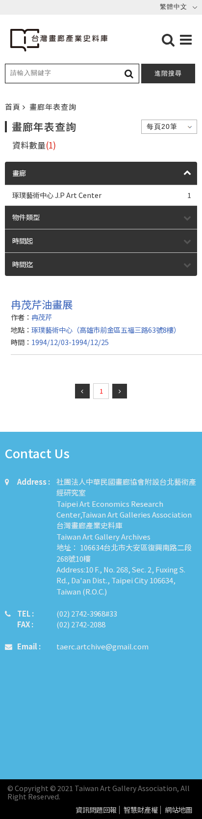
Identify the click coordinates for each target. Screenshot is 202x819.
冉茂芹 (41, 317)
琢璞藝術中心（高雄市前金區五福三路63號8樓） (105, 329)
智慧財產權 (141, 810)
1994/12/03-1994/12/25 (70, 342)
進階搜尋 (168, 73)
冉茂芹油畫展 (42, 304)
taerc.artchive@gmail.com (102, 646)
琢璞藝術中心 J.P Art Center (101, 195)
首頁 (14, 106)
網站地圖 (178, 810)
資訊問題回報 (96, 810)
